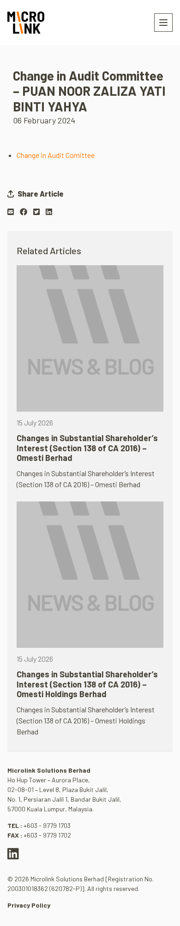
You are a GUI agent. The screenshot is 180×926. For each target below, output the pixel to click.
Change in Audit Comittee (56, 155)
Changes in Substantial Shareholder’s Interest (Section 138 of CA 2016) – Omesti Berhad (87, 448)
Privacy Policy (28, 905)
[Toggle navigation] (163, 22)
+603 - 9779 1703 (47, 825)
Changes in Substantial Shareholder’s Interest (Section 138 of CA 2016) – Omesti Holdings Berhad (87, 684)
